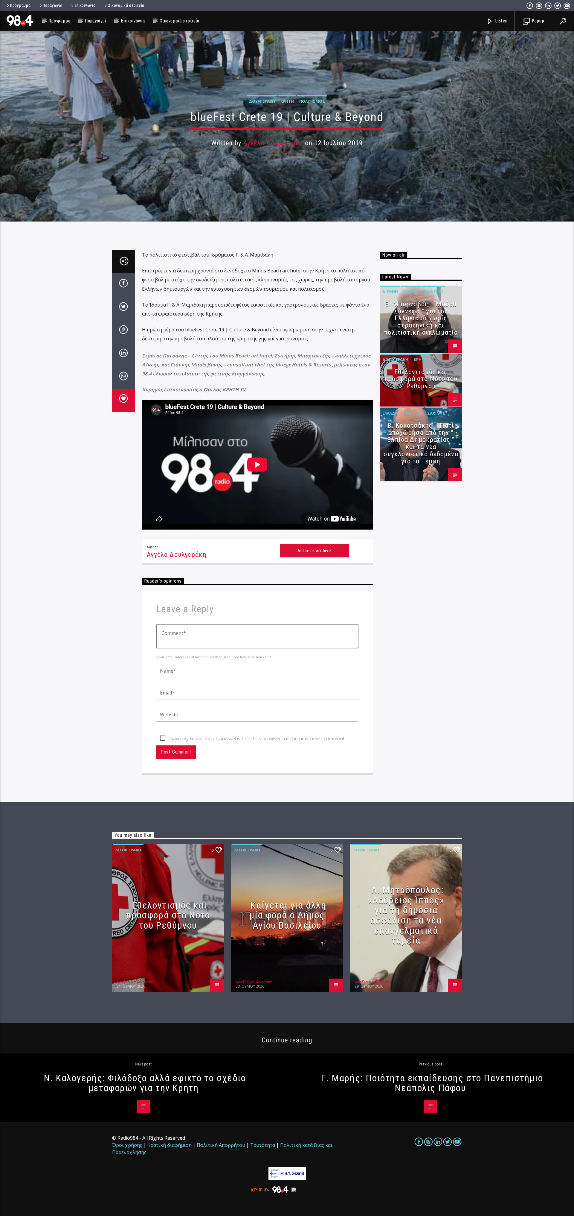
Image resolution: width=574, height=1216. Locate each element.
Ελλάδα (411, 291)
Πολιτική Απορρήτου (221, 1145)
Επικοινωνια (85, 5)
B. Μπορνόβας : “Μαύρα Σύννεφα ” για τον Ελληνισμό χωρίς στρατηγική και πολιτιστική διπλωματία (421, 318)
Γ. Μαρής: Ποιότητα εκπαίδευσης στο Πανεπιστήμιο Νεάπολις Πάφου (432, 1083)
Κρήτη (287, 101)
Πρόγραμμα (20, 5)
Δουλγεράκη (262, 101)
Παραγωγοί (52, 5)
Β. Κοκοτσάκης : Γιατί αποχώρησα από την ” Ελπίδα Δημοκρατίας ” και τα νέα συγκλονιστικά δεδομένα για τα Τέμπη (421, 443)
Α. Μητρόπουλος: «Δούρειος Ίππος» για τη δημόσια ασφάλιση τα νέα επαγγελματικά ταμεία (406, 915)
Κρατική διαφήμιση (169, 1145)
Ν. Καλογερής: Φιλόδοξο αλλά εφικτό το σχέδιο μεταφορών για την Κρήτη (145, 1083)
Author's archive (314, 551)
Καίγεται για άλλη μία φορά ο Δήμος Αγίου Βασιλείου (287, 915)
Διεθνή (390, 291)
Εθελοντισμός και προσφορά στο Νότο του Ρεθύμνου (421, 379)
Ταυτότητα (262, 1145)
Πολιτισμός (312, 101)
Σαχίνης (436, 413)
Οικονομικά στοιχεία (126, 5)
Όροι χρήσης (127, 1145)
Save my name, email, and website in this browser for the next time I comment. (258, 738)
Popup (537, 20)
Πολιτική (433, 291)
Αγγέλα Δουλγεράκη (273, 143)
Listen (501, 20)
